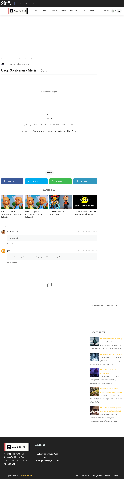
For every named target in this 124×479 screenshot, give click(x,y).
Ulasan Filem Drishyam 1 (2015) (111, 354)
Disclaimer (108, 476)
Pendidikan (95, 10)
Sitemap (117, 476)
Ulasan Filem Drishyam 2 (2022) (111, 339)
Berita (45, 10)
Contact (35, 3)
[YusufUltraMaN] (18, 11)
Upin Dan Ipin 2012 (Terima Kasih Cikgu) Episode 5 (33, 214)
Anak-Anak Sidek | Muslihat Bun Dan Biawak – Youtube (84, 212)
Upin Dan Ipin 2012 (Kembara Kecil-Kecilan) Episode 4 (11, 214)
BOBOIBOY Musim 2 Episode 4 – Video (58, 212)
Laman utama (6, 59)
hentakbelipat (13, 232)
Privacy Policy (97, 476)
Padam (14, 244)
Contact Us (85, 476)
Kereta (83, 10)
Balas (9, 244)
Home (21, 3)
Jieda (9, 250)
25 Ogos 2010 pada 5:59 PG (87, 232)
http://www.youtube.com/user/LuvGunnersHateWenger (53, 131)
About (28, 3)
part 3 (49, 118)
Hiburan (73, 10)
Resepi (106, 10)
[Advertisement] (62, 36)
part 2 (49, 114)
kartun (14, 59)
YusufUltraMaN (26, 476)
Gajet (63, 10)
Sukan (54, 10)
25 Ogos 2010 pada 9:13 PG (87, 251)
